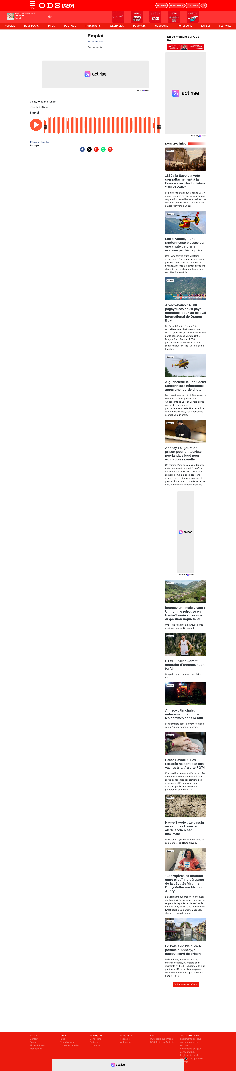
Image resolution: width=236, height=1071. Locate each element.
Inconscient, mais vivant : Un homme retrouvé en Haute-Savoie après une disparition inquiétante (185, 613)
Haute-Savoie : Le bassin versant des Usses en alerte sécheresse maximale (184, 828)
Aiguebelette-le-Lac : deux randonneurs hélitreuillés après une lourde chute (185, 385)
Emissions (95, 1042)
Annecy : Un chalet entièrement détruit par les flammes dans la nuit (184, 714)
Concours (161, 26)
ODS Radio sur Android (162, 1042)
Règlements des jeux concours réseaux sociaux (190, 1042)
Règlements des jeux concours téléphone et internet (191, 1058)
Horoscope (185, 26)
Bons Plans (31, 26)
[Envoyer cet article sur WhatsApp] (102, 150)
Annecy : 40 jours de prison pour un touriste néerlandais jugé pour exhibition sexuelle (183, 453)
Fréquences (36, 1048)
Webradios (117, 26)
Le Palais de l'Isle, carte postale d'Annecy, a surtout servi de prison (183, 950)
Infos (51, 26)
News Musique (67, 1042)
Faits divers (93, 26)
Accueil (10, 26)
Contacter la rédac (69, 1045)
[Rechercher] (204, 5)
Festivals (225, 26)
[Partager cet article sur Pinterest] (95, 150)
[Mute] (50, 17)
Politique (70, 26)
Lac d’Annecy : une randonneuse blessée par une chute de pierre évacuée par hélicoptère (185, 244)
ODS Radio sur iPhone (161, 1038)
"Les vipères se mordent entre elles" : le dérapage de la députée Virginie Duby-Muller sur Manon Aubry (184, 883)
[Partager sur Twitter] (88, 150)
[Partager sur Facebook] (81, 150)
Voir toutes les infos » (185, 984)
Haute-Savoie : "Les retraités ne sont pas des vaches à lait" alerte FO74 (185, 763)
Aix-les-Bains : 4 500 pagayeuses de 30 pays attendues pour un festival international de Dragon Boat (185, 312)
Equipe (33, 1042)
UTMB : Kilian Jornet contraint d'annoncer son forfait (185, 664)
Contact (34, 1038)
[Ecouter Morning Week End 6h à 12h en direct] (185, 46)
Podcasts (139, 26)
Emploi (205, 26)
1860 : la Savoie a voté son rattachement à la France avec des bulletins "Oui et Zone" (185, 181)
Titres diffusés (37, 1045)
